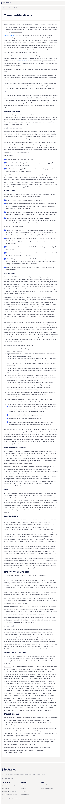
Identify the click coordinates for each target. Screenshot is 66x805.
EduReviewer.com (9, 36)
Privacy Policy (23, 61)
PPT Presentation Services (9, 791)
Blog (22, 785)
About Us (23, 788)
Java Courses (5, 788)
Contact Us (24, 791)
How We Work (25, 794)
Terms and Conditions (47, 788)
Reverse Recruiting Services (9, 794)
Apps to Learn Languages (9, 785)
